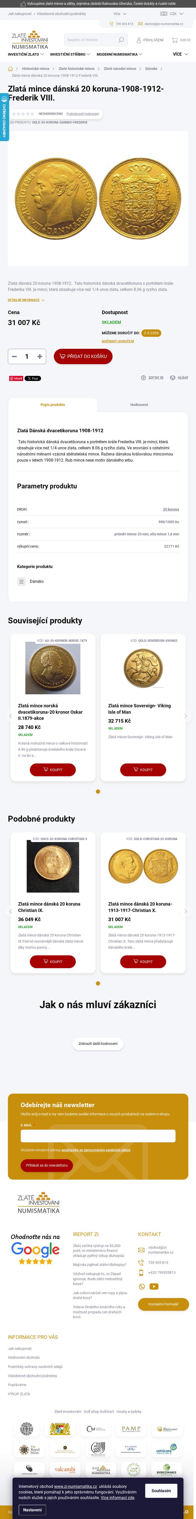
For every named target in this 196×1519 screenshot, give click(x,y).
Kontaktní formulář (164, 1304)
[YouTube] (154, 1285)
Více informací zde (117, 1497)
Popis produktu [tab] (53, 405)
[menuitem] (26, 54)
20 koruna (171, 509)
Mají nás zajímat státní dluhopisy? (100, 1265)
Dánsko (37, 581)
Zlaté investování (67, 1412)
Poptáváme (17, 1385)
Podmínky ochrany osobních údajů (35, 1367)
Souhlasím (161, 1490)
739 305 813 (158, 1263)
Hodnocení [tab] (139, 405)
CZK (173, 14)
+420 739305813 (162, 1272)
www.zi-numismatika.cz (75, 1486)
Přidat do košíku (87, 356)
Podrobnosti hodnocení (83, 114)
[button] (98, 791)
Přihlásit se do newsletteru (47, 1165)
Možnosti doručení (118, 341)
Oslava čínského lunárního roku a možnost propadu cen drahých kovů (99, 1312)
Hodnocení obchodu (24, 1357)
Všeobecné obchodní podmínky (61, 14)
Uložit (18, 378)
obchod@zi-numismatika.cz (161, 1250)
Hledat (121, 40)
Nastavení (32, 1510)
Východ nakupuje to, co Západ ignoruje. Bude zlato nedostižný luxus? (97, 1279)
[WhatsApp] (142, 1285)
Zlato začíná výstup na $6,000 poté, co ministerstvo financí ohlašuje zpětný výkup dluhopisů (98, 1251)
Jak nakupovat (20, 14)
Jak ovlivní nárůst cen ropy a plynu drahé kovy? (100, 1295)
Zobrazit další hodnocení (98, 1044)
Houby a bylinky (129, 1412)
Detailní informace (24, 300)
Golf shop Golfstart (99, 1412)
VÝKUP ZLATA (19, 1394)
